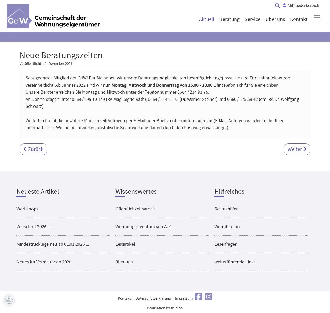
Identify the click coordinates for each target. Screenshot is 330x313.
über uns (124, 262)
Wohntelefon (227, 227)
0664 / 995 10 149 (88, 99)
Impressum (184, 298)
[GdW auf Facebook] (198, 297)
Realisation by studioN (165, 308)
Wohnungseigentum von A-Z (143, 227)
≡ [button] (316, 17)
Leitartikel (125, 244)
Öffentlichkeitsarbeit (135, 209)
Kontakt (124, 298)
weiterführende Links (235, 262)
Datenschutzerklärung (153, 298)
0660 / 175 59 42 (242, 99)
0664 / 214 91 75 (192, 92)
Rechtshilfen (226, 209)
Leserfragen (225, 244)
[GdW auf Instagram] (208, 297)
